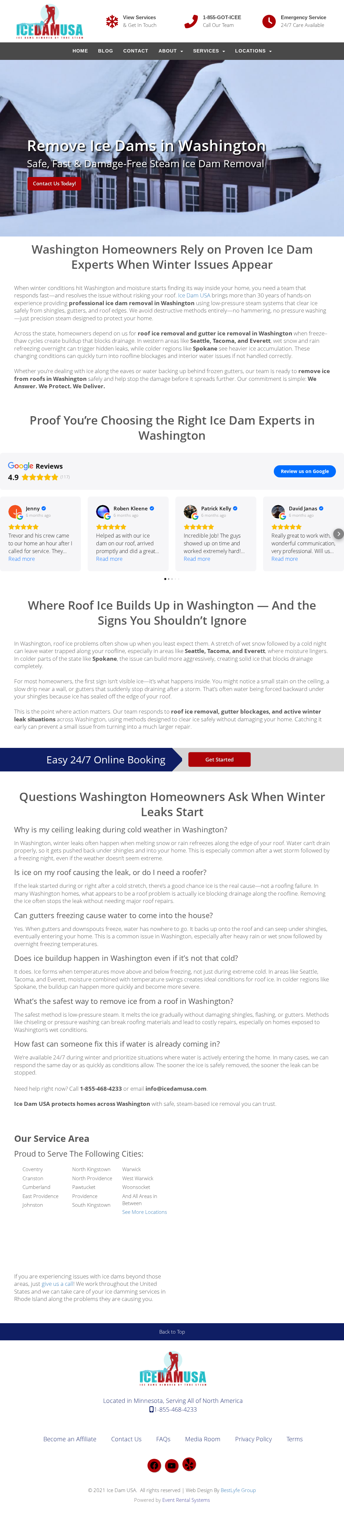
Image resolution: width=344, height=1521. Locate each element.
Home (80, 50)
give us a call (57, 1284)
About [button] (169, 50)
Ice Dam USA (194, 295)
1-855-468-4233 (175, 1409)
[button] (5, 534)
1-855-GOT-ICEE (222, 17)
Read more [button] (21, 559)
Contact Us (126, 1439)
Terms (295, 1439)
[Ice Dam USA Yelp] (189, 1464)
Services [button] (207, 50)
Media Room (202, 1439)
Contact (135, 50)
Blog (105, 50)
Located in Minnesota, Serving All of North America (173, 1401)
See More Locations (144, 1211)
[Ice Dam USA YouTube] (171, 1466)
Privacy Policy (253, 1439)
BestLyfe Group (238, 1490)
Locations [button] (251, 50)
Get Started (219, 759)
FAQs (163, 1439)
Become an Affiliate (69, 1439)
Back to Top (172, 1331)
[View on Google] (15, 511)
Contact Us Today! (54, 183)
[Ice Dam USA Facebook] (154, 1465)
